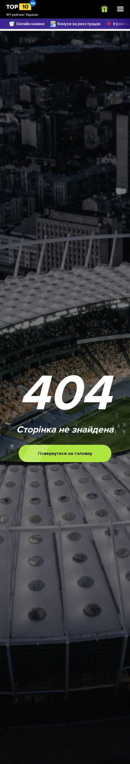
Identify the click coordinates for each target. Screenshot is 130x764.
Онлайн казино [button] (30, 23)
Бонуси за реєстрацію (79, 23)
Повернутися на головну (65, 453)
